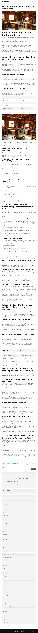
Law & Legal (5, 592)
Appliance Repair (6, 565)
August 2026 (5, 499)
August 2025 (5, 531)
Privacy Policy (11, 630)
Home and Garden (6, 587)
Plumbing (5, 600)
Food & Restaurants (6, 581)
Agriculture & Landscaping (7, 560)
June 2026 (5, 504)
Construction (5, 573)
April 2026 (5, 509)
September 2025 (6, 528)
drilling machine (17, 45)
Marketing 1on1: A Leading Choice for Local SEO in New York (13, 486)
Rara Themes (25, 631)
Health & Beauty (6, 584)
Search (3, 467)
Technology (5, 614)
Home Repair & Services (7, 589)
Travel (4, 619)
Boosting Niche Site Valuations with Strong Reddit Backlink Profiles (14, 484)
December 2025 (6, 520)
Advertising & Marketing (7, 557)
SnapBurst (6, 1)
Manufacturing (5, 595)
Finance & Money (6, 579)
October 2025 (5, 526)
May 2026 (5, 507)
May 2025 (5, 539)
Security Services (6, 608)
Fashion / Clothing (6, 576)
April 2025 (5, 542)
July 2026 (5, 501)
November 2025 (6, 523)
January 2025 (5, 550)
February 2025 (5, 547)
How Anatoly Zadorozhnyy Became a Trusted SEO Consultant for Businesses (16, 478)
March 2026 (5, 512)
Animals (4, 562)
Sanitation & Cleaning (7, 606)
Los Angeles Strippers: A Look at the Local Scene (11, 476)
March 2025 (5, 545)
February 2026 (5, 515)
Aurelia (11, 10)
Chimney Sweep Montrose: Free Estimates (10, 481)
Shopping (5, 611)
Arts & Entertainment (6, 568)
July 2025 (5, 534)
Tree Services (5, 622)
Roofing (4, 603)
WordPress (34, 631)
